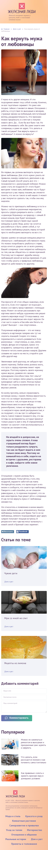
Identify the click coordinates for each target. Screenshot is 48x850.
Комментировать (18, 717)
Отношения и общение (24, 834)
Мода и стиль (12, 816)
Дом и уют (8, 581)
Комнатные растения (24, 820)
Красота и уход (34, 816)
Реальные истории (15, 839)
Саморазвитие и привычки (24, 825)
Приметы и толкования (24, 843)
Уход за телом (14, 830)
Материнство (34, 830)
